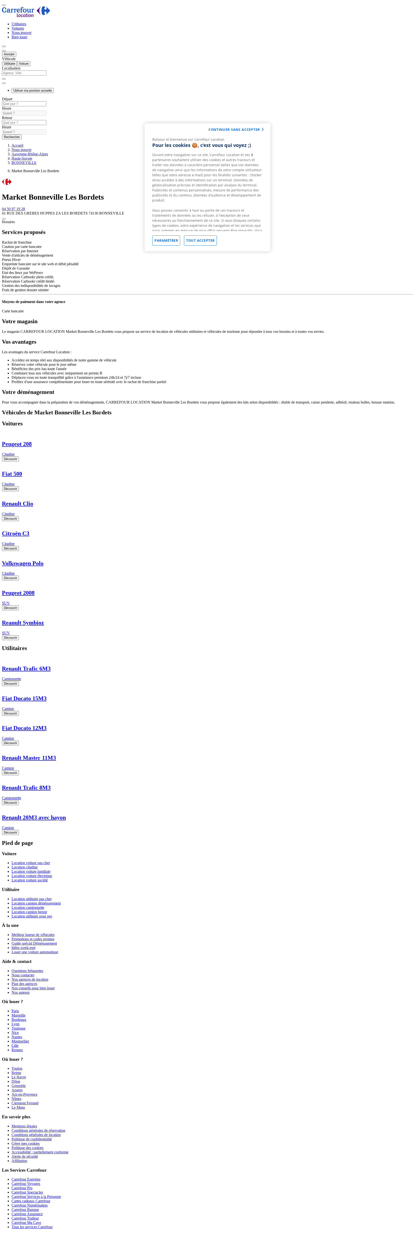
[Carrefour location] (26, 16)
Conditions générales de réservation (38, 1130)
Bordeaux (19, 1020)
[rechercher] (4, 83)
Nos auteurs (21, 992)
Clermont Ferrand (25, 1103)
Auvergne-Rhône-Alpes (30, 154)
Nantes (17, 1037)
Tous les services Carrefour (32, 1227)
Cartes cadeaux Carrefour (31, 1201)
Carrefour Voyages (26, 1184)
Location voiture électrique (32, 876)
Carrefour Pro (22, 1188)
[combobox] (207, 75)
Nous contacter (23, 975)
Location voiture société (30, 880)
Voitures (18, 28)
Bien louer (19, 37)
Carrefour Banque (25, 1210)
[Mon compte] (4, 46)
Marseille (18, 1015)
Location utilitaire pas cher (32, 899)
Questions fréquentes (27, 971)
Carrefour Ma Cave (26, 1222)
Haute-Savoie (22, 158)
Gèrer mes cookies (26, 1143)
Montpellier (20, 1041)
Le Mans (18, 1107)
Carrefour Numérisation (30, 1205)
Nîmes (16, 1099)
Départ (7, 99)
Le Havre (19, 1077)
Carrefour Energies (26, 1179)
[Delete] (4, 79)
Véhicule (9, 59)
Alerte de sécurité (25, 1156)
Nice (15, 1033)
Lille (15, 1045)
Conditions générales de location (36, 1135)
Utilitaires (19, 24)
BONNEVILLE (24, 163)
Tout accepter (200, 240)
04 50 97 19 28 (13, 209)
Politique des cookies (27, 1148)
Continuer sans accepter (234, 129)
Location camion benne (29, 912)
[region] (207, 187)
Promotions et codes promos (33, 939)
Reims (16, 1073)
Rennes (17, 1050)
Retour (7, 118)
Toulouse (18, 1028)
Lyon (15, 1024)
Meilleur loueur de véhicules (33, 935)
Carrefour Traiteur (25, 1218)
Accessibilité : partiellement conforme (40, 1152)
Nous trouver (21, 33)
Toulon (17, 1068)
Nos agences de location (30, 979)
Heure (6, 108)
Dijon (16, 1081)
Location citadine (25, 867)
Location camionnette (28, 907)
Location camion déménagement (36, 903)
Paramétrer (166, 240)
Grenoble (19, 1086)
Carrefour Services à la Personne (36, 1197)
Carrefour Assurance (27, 1214)
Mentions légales (24, 1126)
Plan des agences (24, 984)
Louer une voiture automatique (35, 952)
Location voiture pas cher (31, 863)
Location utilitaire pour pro (32, 916)
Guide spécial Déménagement (34, 943)
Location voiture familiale (31, 871)
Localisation (11, 68)
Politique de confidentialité (32, 1139)
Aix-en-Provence (24, 1094)
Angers (17, 1090)
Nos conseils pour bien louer (33, 988)
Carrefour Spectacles (27, 1192)
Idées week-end (23, 948)
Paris (15, 1011)
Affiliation (19, 1161)
